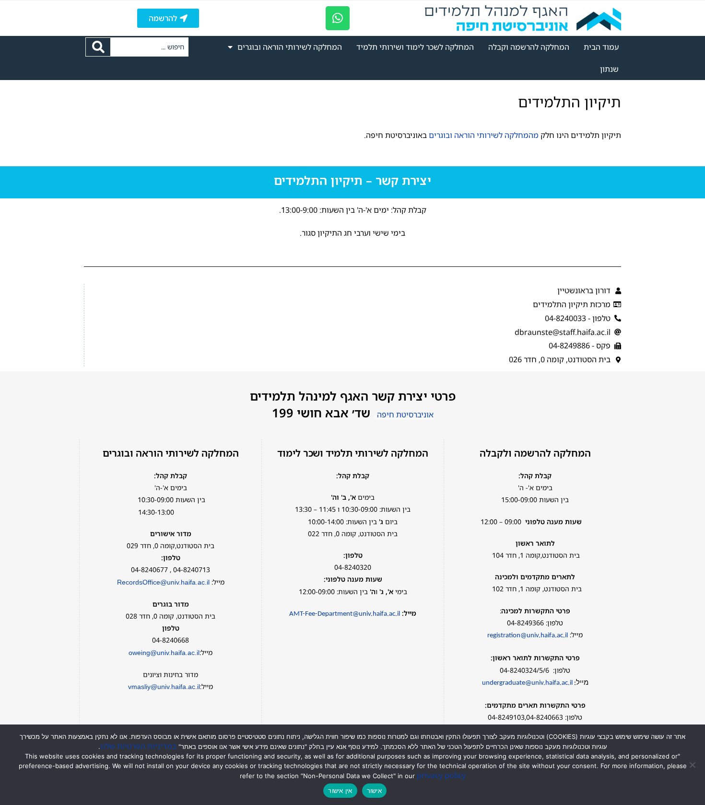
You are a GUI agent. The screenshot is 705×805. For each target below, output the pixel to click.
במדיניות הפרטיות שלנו (138, 746)
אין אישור (340, 790)
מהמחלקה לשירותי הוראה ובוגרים (484, 135)
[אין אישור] (693, 765)
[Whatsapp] (338, 18)
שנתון (609, 69)
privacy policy (441, 775)
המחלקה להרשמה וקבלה (528, 47)
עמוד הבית (601, 47)
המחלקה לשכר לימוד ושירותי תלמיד (415, 47)
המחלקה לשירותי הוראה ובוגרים (289, 47)
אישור (374, 790)
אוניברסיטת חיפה (405, 414)
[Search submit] (97, 47)
